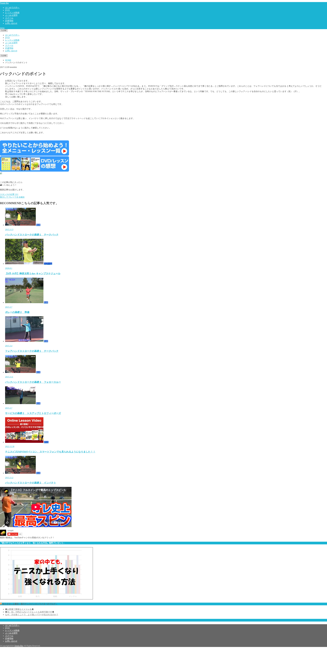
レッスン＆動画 (12, 12)
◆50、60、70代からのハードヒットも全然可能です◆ (29, 612)
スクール (9, 18)
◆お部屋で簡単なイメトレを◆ (19, 609)
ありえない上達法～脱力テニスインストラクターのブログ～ (29, 604)
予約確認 (4, 620)
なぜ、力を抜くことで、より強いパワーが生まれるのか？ (31, 614)
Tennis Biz (4, 3)
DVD (7, 10)
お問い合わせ (11, 23)
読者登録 (9, 21)
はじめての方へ (12, 8)
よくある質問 (11, 15)
